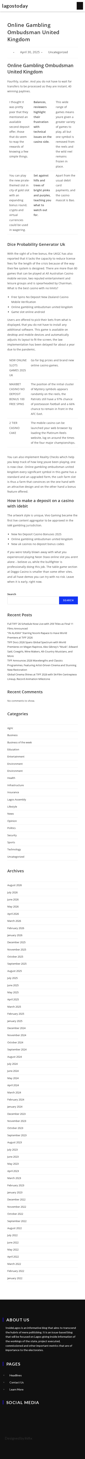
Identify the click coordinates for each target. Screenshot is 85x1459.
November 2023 (16, 1121)
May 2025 (13, 992)
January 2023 (14, 1192)
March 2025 (14, 1006)
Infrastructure (15, 785)
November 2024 (16, 1035)
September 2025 (16, 963)
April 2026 (13, 914)
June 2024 (13, 1071)
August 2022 (14, 1228)
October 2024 (15, 1042)
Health (11, 778)
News (10, 813)
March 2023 (14, 1178)
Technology (14, 849)
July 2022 (12, 1235)
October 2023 (15, 1128)
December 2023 (16, 1114)
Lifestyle (12, 806)
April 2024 (13, 1085)
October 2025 (15, 956)
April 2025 (13, 999)
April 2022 (13, 1256)
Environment (15, 764)
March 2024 (14, 1092)
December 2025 (16, 942)
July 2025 (12, 978)
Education (13, 749)
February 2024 (15, 1099)
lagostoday (15, 6)
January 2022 (14, 1278)
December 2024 (16, 1028)
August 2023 (14, 1142)
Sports (11, 842)
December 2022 (16, 1199)
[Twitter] (8, 1413)
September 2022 (16, 1221)
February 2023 (15, 1185)
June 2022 (13, 1242)
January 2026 (14, 935)
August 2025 (14, 971)
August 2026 (14, 885)
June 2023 (13, 1156)
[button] (80, 6)
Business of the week (19, 742)
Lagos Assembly (16, 799)
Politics (11, 828)
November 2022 (16, 1206)
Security (12, 835)
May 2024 (13, 1078)
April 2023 (13, 1171)
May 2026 (13, 906)
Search (11, 594)
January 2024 (14, 1106)
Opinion (12, 821)
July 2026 (12, 892)
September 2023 (16, 1135)
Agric (10, 728)
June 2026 (13, 899)
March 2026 (14, 921)
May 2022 (13, 1249)
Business (12, 735)
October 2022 (15, 1214)
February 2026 (15, 928)
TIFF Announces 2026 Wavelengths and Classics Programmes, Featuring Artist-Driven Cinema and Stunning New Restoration (41, 665)
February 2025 (15, 1013)
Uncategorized (15, 856)
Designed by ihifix (18, 1438)
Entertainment (16, 756)
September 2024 (16, 1049)
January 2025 (14, 1021)
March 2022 (14, 1264)
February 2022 (15, 1271)
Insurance (13, 792)
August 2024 (14, 1056)
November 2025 (16, 949)
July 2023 (12, 1149)
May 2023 (13, 1163)
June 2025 (13, 985)
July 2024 (12, 1064)
